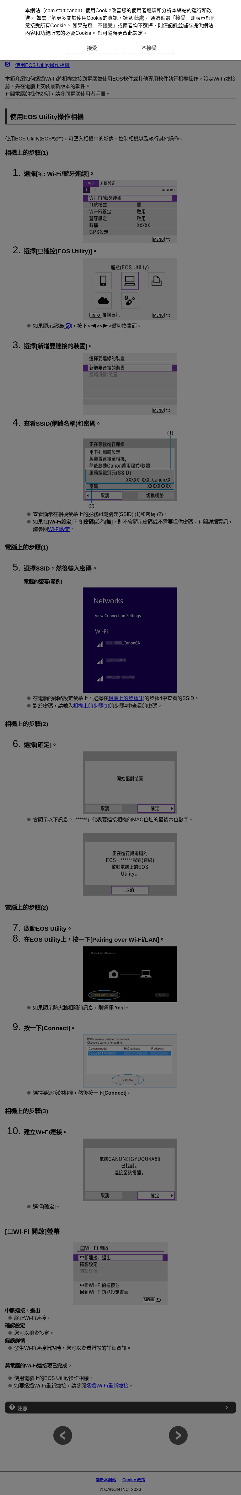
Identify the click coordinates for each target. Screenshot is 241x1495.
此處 (139, 18)
